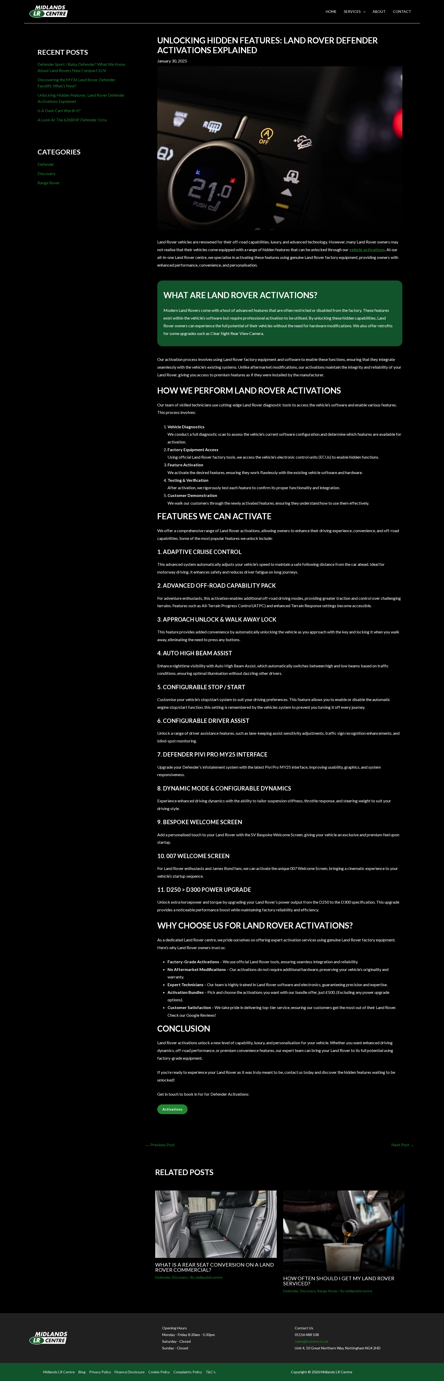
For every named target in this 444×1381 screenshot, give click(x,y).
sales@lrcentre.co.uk (311, 1341)
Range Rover (49, 182)
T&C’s (211, 1372)
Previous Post (160, 1145)
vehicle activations (367, 249)
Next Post (402, 1145)
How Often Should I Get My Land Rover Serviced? (338, 1280)
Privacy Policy (100, 1372)
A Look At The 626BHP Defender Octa (72, 119)
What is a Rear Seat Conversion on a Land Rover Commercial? (214, 1267)
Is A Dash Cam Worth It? (59, 110)
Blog (82, 1372)
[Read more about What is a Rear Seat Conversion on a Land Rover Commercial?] (216, 1223)
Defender (46, 164)
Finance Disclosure (130, 1372)
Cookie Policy (159, 1372)
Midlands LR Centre (59, 1372)
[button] (363, 11)
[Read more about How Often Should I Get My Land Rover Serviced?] (344, 1230)
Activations (172, 1109)
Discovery (46, 173)
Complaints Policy (187, 1372)
